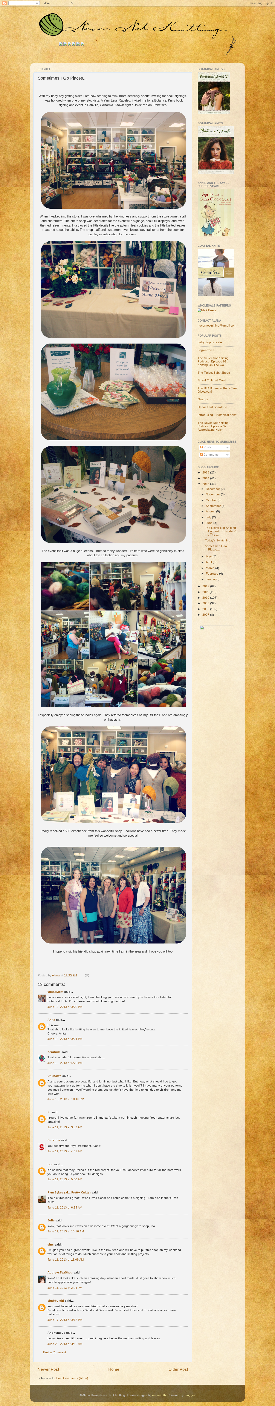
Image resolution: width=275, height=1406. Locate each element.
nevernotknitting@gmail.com (217, 325)
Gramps (203, 399)
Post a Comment (54, 1352)
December (213, 488)
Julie (51, 1220)
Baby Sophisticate (210, 342)
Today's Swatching (217, 540)
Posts (207, 447)
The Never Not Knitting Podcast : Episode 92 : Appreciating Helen (213, 426)
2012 (206, 586)
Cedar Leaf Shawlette (212, 407)
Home (113, 1369)
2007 (206, 614)
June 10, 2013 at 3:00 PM (64, 1006)
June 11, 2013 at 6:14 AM (64, 1207)
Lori (50, 1164)
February (212, 573)
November (213, 494)
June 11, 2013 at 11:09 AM (65, 1259)
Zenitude (54, 1052)
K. (48, 1112)
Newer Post (48, 1369)
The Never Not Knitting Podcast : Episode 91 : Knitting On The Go (213, 361)
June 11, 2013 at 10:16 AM (65, 1231)
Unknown (54, 1076)
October (212, 500)
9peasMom (55, 991)
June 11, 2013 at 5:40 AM (64, 1179)
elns (50, 1244)
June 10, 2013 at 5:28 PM (64, 1063)
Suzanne (53, 1140)
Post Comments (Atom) (72, 1378)
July (209, 517)
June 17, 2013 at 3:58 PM (64, 1319)
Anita (51, 1019)
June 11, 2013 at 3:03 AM (64, 1127)
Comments (210, 454)
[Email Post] (87, 975)
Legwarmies (206, 350)
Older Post (178, 1369)
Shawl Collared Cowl (212, 380)
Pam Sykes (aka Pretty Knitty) (69, 1192)
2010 (206, 597)
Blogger (190, 1395)
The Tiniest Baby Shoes (214, 372)
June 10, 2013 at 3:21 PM (64, 1039)
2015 (206, 472)
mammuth (159, 1395)
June (209, 522)
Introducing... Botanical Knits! (217, 414)
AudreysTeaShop (60, 1272)
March (210, 568)
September (214, 505)
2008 (206, 609)
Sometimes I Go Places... (216, 547)
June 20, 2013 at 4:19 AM (64, 1344)
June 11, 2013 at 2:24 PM (64, 1287)
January (212, 579)
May (209, 556)
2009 (206, 603)
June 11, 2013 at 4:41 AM (64, 1151)
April (209, 562)
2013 (206, 484)
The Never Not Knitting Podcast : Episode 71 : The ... (221, 531)
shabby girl (55, 1300)
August (211, 511)
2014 (206, 478)
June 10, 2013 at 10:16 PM (65, 1099)
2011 (206, 592)
